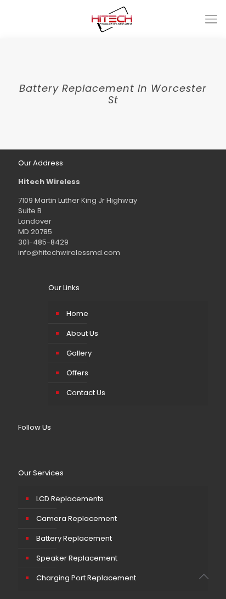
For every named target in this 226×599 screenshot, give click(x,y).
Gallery (79, 353)
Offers (77, 373)
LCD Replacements (70, 498)
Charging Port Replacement (86, 578)
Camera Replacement (76, 518)
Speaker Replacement (76, 558)
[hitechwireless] (113, 19)
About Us (82, 333)
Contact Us (85, 392)
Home (77, 313)
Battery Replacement (74, 538)
